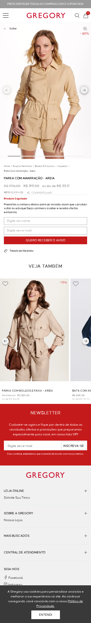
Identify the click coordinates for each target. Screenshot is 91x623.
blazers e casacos (45, 166)
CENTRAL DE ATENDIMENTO (25, 552)
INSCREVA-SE (73, 446)
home (8, 166)
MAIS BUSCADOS (16, 535)
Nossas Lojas (13, 520)
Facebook (15, 578)
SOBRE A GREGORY (18, 513)
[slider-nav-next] (84, 90)
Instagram (15, 584)
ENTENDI (45, 614)
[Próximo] (85, 341)
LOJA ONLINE (14, 491)
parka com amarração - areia (19, 171)
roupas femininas (23, 166)
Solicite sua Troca (17, 497)
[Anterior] (5, 341)
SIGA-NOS (11, 569)
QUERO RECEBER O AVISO (46, 240)
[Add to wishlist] (5, 284)
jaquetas (63, 166)
